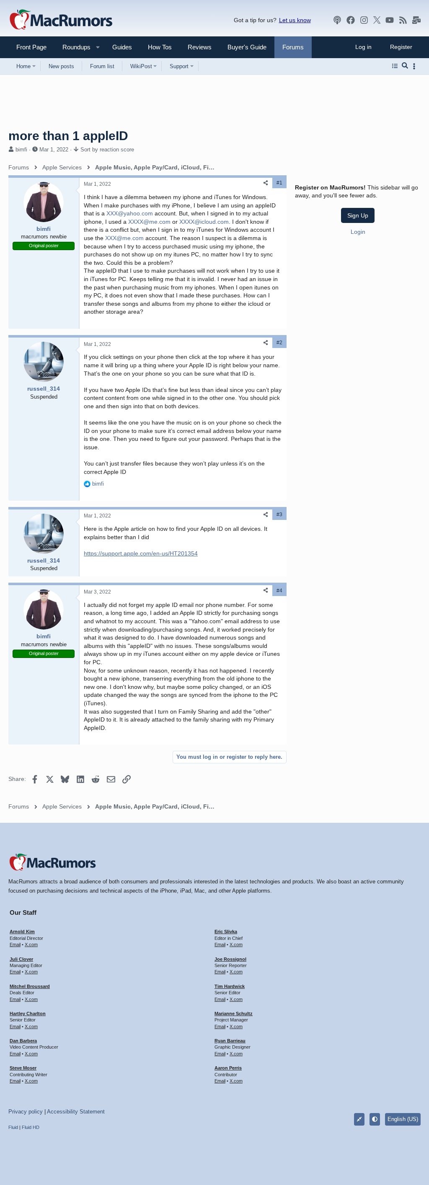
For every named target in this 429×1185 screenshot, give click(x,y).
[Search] (405, 66)
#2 (279, 343)
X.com (31, 944)
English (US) (403, 1119)
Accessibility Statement (76, 1111)
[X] (377, 20)
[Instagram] (364, 20)
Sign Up (357, 215)
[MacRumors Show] (337, 20)
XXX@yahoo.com (129, 213)
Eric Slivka (225, 931)
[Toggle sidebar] (416, 66)
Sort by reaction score (107, 149)
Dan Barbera (23, 1040)
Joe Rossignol (230, 959)
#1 (279, 183)
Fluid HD (30, 1127)
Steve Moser (23, 1067)
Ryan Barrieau (230, 1040)
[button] (72, 47)
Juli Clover (21, 959)
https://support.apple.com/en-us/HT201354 (141, 553)
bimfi (21, 149)
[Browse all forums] (394, 66)
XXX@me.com (124, 238)
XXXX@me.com (149, 221)
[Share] (265, 183)
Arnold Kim (22, 931)
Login (358, 231)
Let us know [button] (295, 20)
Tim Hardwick (229, 986)
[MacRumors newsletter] (416, 20)
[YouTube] (389, 20)
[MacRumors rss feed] (403, 20)
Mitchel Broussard (30, 986)
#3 (279, 514)
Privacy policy (25, 1111)
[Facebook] (350, 20)
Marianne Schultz (233, 1013)
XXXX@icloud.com (204, 221)
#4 (279, 591)
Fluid (13, 1127)
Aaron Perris (228, 1067)
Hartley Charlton (28, 1013)
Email (15, 944)
